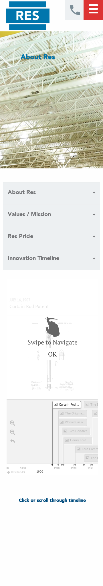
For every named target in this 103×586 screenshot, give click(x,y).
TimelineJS (18, 472)
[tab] (51, 193)
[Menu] (93, 10)
